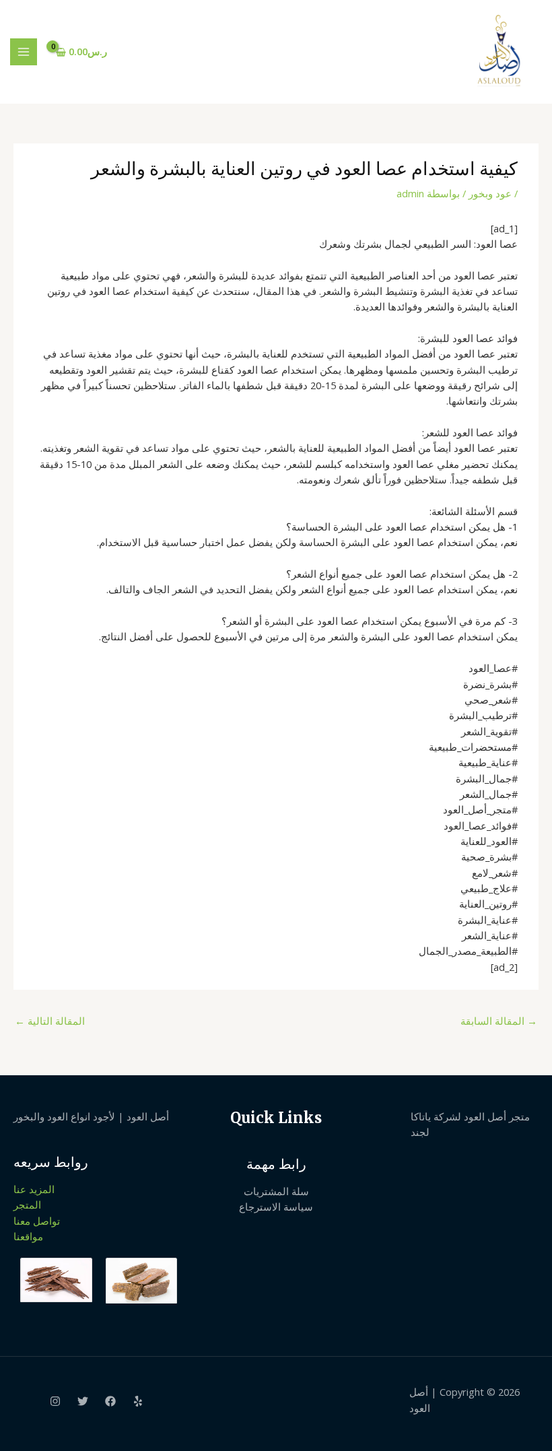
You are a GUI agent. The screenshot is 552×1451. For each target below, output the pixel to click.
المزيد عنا (34, 1189)
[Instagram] (55, 1401)
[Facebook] (110, 1401)
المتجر (27, 1204)
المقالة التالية (50, 1020)
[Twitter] (82, 1401)
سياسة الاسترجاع (276, 1206)
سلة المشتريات (276, 1191)
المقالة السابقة (498, 1020)
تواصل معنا (36, 1220)
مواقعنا (28, 1236)
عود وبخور (490, 193)
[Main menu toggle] (23, 51)
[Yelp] (138, 1401)
